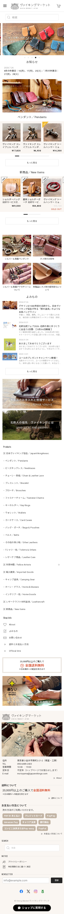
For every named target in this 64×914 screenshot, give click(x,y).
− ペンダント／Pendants (15, 461)
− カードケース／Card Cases (17, 520)
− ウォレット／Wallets (14, 512)
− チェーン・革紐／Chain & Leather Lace (23, 475)
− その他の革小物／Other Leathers (20, 542)
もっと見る (32, 371)
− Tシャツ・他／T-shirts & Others (19, 550)
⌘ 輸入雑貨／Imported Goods (18, 572)
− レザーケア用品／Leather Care (19, 557)
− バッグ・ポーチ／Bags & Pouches (21, 527)
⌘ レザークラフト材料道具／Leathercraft (24, 602)
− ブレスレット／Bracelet (16, 483)
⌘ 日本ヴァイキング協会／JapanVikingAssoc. (26, 453)
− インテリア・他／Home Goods (19, 594)
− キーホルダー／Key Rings (16, 505)
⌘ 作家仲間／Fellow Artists (17, 564)
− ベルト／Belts (11, 535)
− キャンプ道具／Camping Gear (19, 579)
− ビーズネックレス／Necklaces (19, 468)
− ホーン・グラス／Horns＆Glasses (21, 587)
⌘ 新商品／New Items (14, 609)
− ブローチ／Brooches (14, 490)
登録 (57, 880)
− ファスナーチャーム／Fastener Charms (23, 498)
